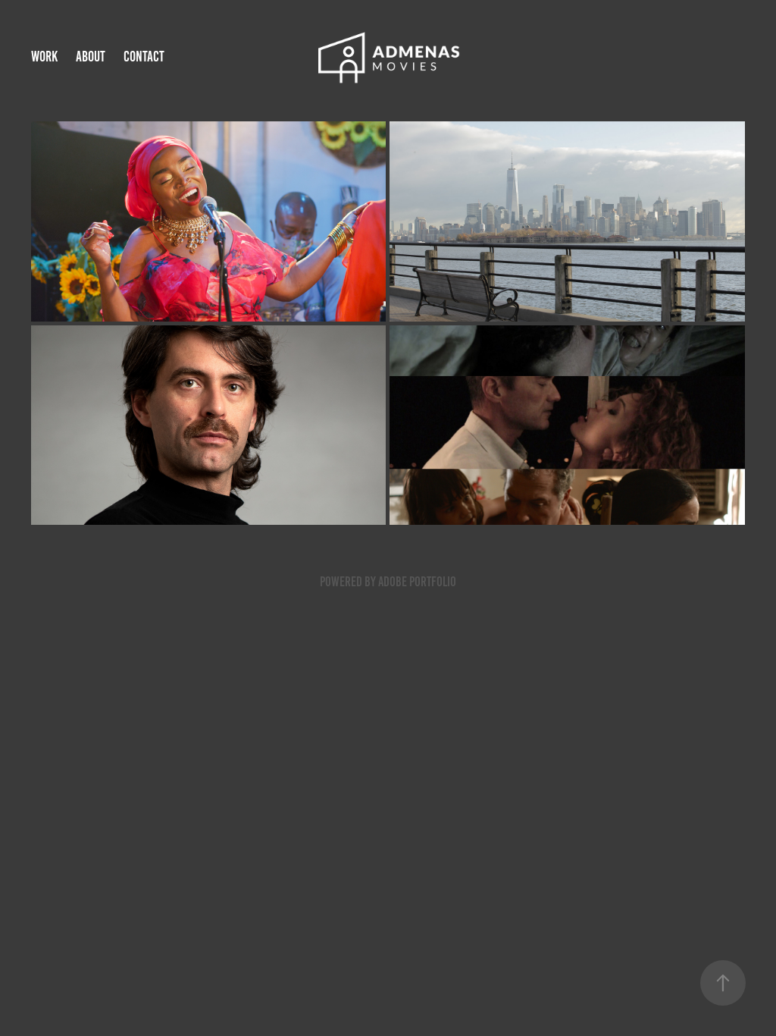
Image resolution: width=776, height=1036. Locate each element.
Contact (144, 56)
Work (44, 56)
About (90, 56)
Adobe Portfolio (417, 581)
